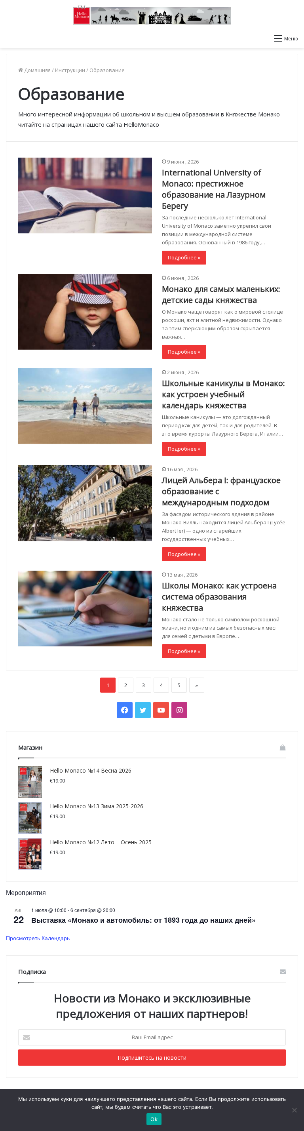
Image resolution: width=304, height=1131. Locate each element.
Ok (154, 1119)
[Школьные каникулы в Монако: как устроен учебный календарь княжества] (85, 406)
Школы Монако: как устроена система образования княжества (219, 596)
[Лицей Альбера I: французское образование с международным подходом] (85, 503)
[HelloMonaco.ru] (152, 15)
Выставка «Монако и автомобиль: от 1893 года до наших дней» (143, 920)
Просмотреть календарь (38, 938)
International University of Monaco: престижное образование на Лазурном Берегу (214, 189)
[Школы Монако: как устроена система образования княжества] (85, 608)
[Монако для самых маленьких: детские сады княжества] (85, 312)
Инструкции (70, 70)
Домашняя (37, 70)
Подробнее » (184, 257)
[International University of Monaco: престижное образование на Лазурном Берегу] (85, 195)
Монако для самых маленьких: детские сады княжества (221, 294)
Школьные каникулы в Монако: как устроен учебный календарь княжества (223, 394)
